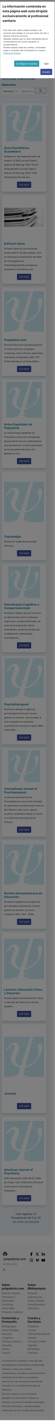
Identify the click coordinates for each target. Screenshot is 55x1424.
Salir (46, 63)
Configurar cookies (26, 63)
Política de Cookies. (12, 53)
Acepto (46, 71)
